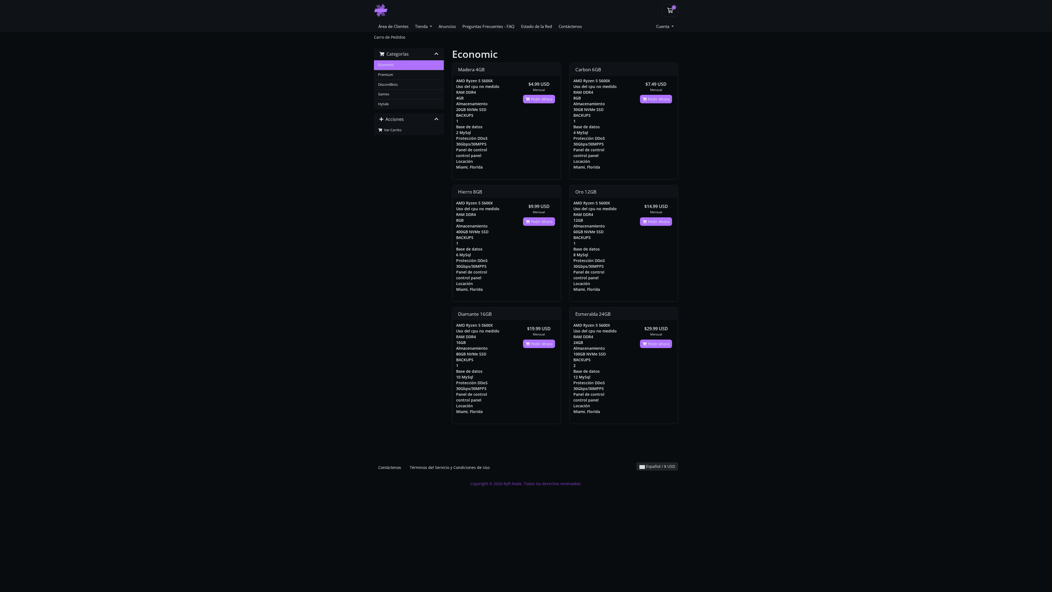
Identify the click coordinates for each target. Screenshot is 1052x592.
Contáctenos (570, 26)
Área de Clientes (393, 26)
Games (383, 94)
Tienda (422, 26)
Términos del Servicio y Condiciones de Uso (450, 467)
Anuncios (447, 26)
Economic (386, 64)
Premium (385, 74)
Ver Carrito (392, 130)
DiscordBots (388, 84)
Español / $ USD (660, 466)
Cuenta (663, 26)
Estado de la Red (536, 26)
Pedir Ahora (541, 99)
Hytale (383, 104)
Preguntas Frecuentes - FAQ (488, 26)
